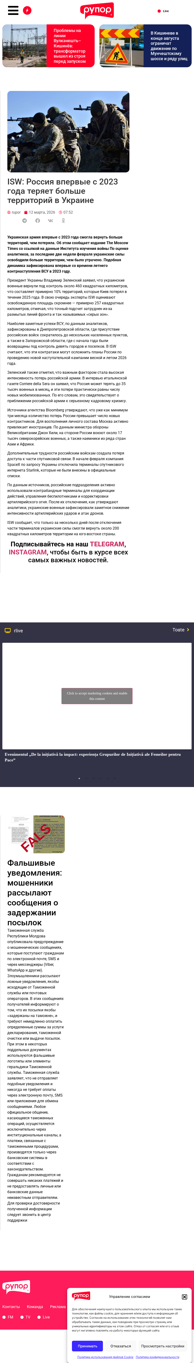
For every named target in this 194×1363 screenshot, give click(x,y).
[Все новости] (27, 10)
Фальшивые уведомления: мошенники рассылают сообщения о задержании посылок (34, 892)
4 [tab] (100, 778)
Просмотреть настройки (162, 1346)
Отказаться (120, 1346)
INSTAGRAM (28, 552)
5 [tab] (107, 778)
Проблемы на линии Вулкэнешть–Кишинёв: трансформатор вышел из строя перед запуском (70, 46)
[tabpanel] (97, 707)
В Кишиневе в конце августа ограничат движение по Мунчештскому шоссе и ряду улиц (169, 46)
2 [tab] (86, 778)
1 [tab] (79, 778)
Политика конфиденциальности (157, 1357)
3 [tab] (93, 778)
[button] (184, 1297)
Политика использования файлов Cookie (105, 1357)
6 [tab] (114, 778)
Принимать (87, 1346)
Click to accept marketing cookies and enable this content (97, 696)
